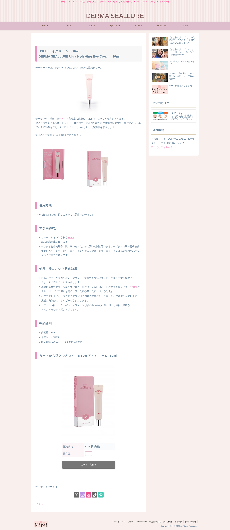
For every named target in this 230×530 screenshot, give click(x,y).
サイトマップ (119, 522)
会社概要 (178, 522)
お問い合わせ (190, 522)
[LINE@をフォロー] (101, 495)
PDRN (62, 118)
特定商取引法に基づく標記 (160, 522)
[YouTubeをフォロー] (88, 495)
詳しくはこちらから (162, 147)
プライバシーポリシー (137, 522)
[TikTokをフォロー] (94, 495)
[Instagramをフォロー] (82, 495)
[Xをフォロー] (76, 495)
